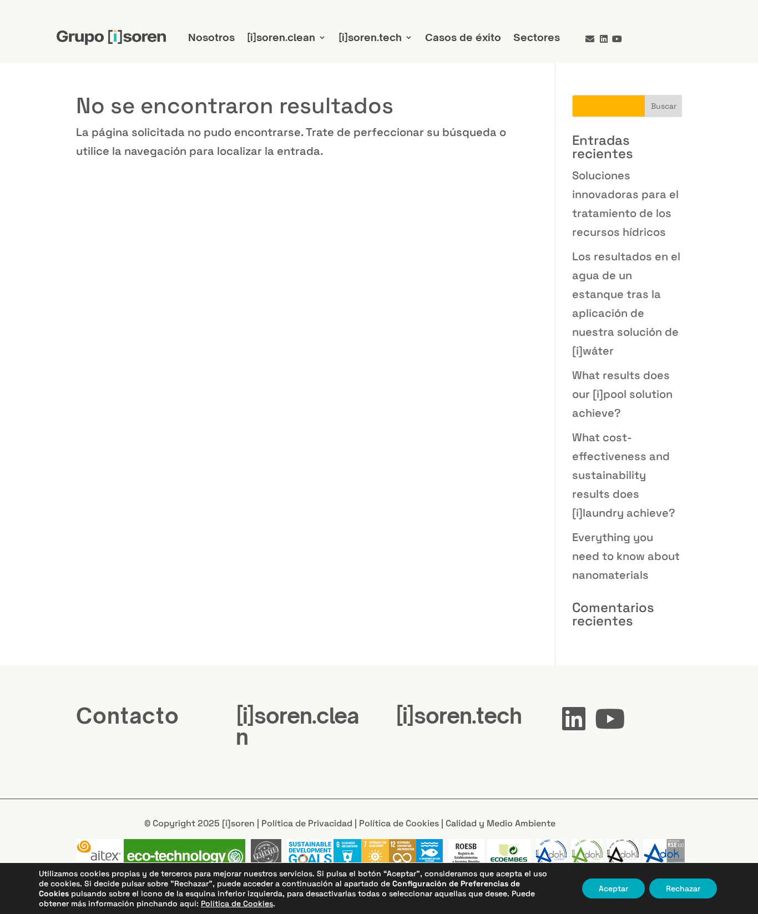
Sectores (536, 37)
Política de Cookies (399, 823)
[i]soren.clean (281, 37)
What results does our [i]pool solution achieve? (622, 394)
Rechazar (683, 888)
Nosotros (211, 37)
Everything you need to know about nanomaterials (626, 556)
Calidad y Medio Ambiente (500, 823)
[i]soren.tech (370, 37)
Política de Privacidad (306, 823)
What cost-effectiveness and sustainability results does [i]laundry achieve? (623, 475)
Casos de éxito (463, 37)
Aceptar (613, 888)
